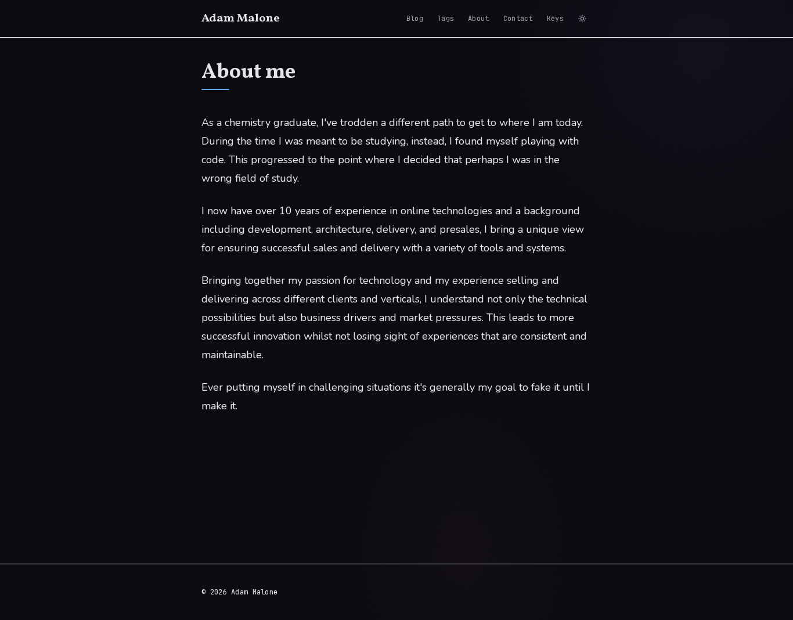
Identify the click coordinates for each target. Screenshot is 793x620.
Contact (518, 18)
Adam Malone (240, 18)
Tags (445, 18)
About (478, 18)
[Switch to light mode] (582, 18)
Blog (414, 18)
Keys (555, 18)
